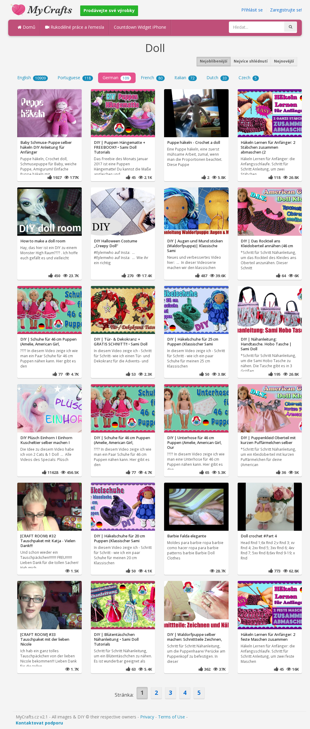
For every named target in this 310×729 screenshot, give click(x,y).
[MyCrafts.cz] (42, 9)
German (116, 77)
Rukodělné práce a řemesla (76, 27)
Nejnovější (284, 61)
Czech (248, 77)
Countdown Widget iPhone (140, 27)
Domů (28, 27)
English (31, 77)
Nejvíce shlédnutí (251, 61)
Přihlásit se (252, 10)
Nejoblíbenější (213, 61)
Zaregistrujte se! (286, 10)
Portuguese (74, 77)
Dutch (216, 77)
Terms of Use (171, 717)
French (152, 77)
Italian (184, 77)
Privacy (147, 717)
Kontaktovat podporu (39, 723)
